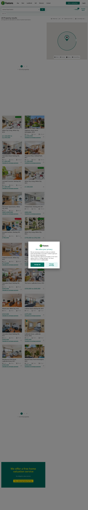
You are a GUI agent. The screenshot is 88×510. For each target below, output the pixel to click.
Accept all (37, 264)
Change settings (51, 264)
